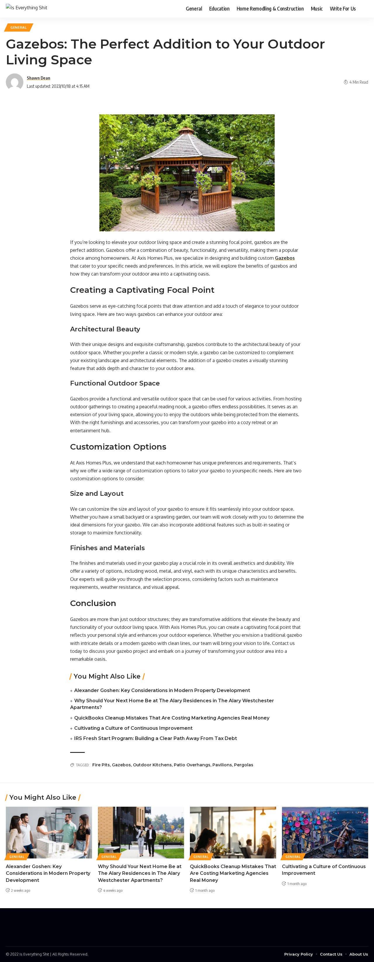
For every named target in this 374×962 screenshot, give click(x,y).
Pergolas (243, 764)
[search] (364, 9)
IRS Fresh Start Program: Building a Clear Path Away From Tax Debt (155, 738)
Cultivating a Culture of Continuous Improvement (133, 728)
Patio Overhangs (192, 764)
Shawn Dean (38, 77)
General (19, 27)
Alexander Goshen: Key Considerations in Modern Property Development (162, 690)
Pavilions (222, 764)
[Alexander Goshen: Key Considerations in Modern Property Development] (49, 832)
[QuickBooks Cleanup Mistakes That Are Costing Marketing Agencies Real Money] (233, 832)
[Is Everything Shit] (26, 8)
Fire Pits (101, 764)
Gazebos (121, 764)
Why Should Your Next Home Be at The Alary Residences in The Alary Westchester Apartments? (139, 873)
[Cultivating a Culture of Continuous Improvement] (325, 832)
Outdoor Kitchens (152, 764)
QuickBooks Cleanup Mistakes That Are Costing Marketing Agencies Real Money (171, 718)
